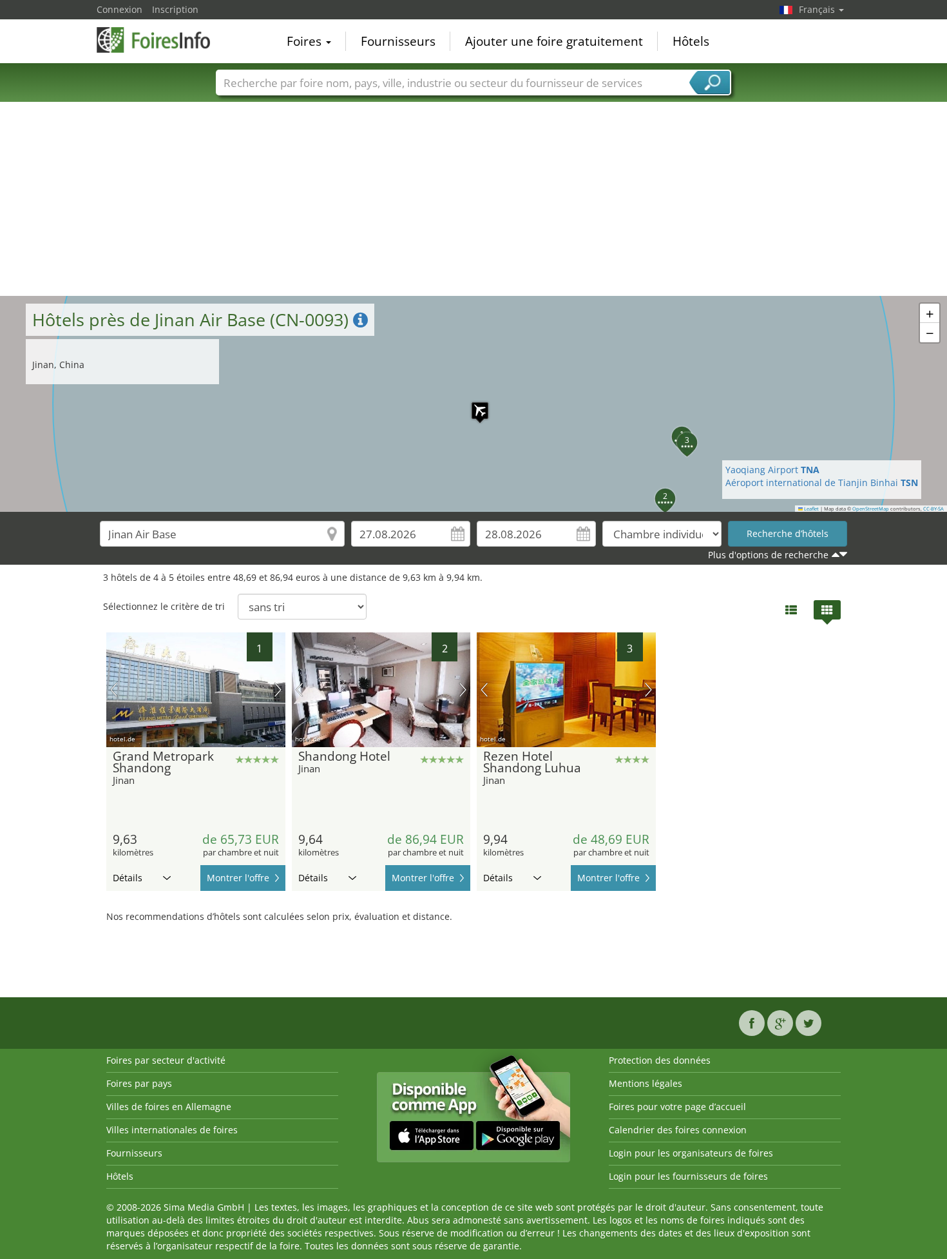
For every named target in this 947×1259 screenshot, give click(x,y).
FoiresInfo (161, 40)
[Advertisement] (473, 199)
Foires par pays (139, 1083)
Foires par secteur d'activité (165, 1060)
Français (818, 9)
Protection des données (660, 1060)
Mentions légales (645, 1083)
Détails (127, 878)
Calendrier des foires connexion (678, 1130)
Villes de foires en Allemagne (168, 1106)
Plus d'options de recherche (768, 555)
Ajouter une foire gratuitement (554, 41)
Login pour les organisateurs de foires (691, 1153)
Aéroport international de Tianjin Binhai (821, 482)
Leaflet (811, 508)
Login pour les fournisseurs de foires (688, 1176)
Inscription (175, 9)
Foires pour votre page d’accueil (677, 1106)
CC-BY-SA (933, 508)
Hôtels (691, 41)
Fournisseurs (398, 41)
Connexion (119, 9)
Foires (306, 41)
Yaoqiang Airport (772, 470)
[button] (473, 404)
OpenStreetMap (870, 508)
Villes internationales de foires (172, 1130)
